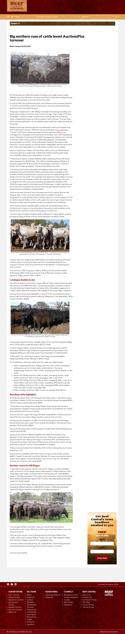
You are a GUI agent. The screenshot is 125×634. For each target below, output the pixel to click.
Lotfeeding (31, 612)
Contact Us (87, 597)
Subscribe (102, 558)
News (29, 595)
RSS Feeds (68, 602)
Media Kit (49, 597)
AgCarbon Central (15, 600)
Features (30, 597)
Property (30, 622)
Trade (29, 619)
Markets (30, 602)
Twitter (67, 600)
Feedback (68, 605)
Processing (31, 617)
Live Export (31, 614)
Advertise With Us (53, 595)
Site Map (86, 602)
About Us (12, 612)
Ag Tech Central (15, 610)
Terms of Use (88, 607)
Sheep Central (14, 597)
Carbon (30, 600)
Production (31, 610)
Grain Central (13, 595)
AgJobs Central (14, 607)
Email (102, 547)
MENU (17, 17)
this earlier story (61, 130)
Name (102, 539)
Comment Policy (90, 600)
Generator (114, 632)
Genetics (30, 624)
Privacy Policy (88, 605)
